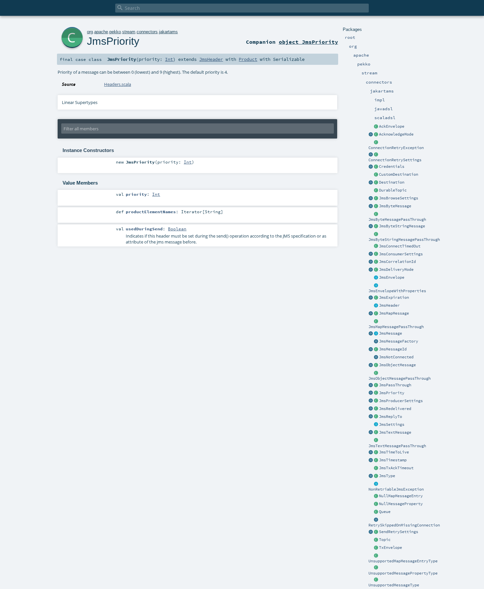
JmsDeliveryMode (396, 269)
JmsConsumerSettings (401, 254)
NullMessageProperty (401, 503)
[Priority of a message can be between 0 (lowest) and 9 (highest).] (376, 393)
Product (248, 59)
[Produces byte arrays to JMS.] (370, 206)
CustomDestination (398, 174)
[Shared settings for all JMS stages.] (376, 424)
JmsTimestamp (393, 460)
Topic (384, 539)
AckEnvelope (391, 126)
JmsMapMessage (394, 313)
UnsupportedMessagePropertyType (403, 573)
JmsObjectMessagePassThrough (399, 378)
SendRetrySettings (398, 531)
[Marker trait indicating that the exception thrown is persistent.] (376, 484)
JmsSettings (391, 424)
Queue (384, 511)
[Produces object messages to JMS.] (370, 365)
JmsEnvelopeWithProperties (397, 291)
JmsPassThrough (395, 385)
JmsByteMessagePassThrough (397, 219)
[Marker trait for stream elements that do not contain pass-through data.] (376, 333)
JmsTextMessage (395, 432)
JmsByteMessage (395, 206)
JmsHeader (389, 305)
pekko (115, 31)
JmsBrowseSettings (398, 198)
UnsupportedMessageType (393, 585)
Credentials (391, 166)
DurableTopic (393, 190)
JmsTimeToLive (394, 452)
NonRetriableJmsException (396, 489)
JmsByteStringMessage (402, 226)
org (90, 31)
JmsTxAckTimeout (396, 468)
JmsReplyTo (390, 416)
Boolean (177, 228)
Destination (391, 182)
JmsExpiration (394, 297)
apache (101, 31)
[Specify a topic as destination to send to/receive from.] (376, 540)
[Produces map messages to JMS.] (370, 313)
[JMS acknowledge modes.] (376, 134)
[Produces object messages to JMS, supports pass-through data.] (376, 373)
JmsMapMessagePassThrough (396, 326)
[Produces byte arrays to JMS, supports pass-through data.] (376, 214)
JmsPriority (391, 393)
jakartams (168, 31)
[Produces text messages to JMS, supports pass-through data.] (376, 440)
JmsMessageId (393, 349)
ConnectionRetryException (396, 147)
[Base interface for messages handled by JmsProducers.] (376, 277)
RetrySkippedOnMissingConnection (404, 525)
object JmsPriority (308, 41)
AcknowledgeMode (396, 134)
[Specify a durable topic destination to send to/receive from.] (376, 190)
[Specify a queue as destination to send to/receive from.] (376, 512)
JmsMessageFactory (398, 341)
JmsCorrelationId (397, 261)
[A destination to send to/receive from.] (376, 182)
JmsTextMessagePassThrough (397, 446)
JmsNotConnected (396, 357)
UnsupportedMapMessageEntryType (403, 561)
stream (128, 31)
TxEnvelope (390, 547)
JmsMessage (390, 333)
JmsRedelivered (395, 408)
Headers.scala (117, 84)
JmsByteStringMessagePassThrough (404, 239)
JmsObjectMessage (397, 365)
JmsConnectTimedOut (399, 246)
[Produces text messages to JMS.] (370, 432)
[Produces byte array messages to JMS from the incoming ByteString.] (370, 226)
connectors (147, 31)
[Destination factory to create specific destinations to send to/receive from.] (376, 174)
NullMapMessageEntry (401, 496)
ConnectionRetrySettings (394, 160)
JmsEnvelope (391, 277)
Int (169, 59)
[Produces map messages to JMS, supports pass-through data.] (376, 321)
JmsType (387, 476)
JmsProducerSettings (401, 400)
